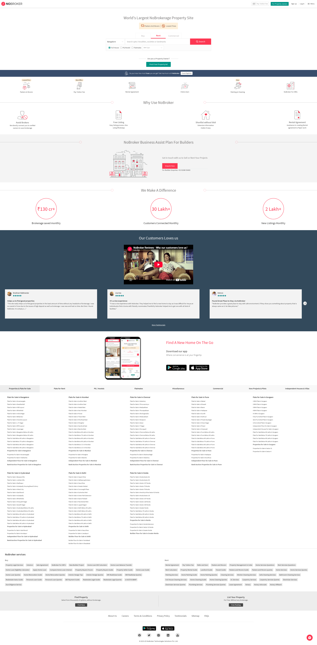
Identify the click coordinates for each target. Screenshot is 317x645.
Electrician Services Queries (175, 584)
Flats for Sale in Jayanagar (15, 429)
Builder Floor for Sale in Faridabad (79, 540)
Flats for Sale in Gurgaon (263, 397)
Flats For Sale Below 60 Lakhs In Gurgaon (265, 432)
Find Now (81, 605)
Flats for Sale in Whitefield (15, 410)
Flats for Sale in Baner (198, 407)
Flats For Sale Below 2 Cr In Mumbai (80, 448)
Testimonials (181, 615)
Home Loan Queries (13, 575)
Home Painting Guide (189, 575)
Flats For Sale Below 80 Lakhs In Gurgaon (265, 438)
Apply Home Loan (39, 570)
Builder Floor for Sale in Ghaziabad (79, 543)
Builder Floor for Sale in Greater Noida (144, 533)
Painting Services (172, 575)
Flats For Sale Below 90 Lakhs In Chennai (142, 448)
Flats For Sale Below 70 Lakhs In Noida (142, 511)
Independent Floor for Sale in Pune (204, 461)
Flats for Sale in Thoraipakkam (139, 410)
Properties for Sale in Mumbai (80, 451)
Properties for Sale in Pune (201, 451)
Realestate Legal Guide (91, 580)
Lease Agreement (235, 584)
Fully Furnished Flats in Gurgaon (263, 417)
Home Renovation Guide (33, 575)
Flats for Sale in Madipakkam (139, 407)
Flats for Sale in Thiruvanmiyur (139, 404)
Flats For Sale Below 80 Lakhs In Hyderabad (20, 520)
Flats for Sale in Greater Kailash (78, 486)
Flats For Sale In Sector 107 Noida (140, 499)
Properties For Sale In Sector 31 (262, 448)
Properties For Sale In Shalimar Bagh (141, 454)
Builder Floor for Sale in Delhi (80, 536)
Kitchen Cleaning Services (246, 575)
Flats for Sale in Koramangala (16, 401)
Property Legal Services (14, 565)
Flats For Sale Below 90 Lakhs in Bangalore (20, 448)
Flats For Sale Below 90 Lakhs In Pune (203, 448)
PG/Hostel (126, 48)
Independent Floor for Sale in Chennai (144, 461)
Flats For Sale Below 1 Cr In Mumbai (80, 444)
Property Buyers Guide (104, 570)
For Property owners (279, 4)
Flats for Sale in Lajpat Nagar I (78, 505)
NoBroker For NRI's (59, 565)
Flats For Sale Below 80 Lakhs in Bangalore (20, 444)
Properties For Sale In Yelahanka (17, 458)
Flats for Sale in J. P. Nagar (15, 423)
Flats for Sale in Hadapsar (199, 410)
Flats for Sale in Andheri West (78, 401)
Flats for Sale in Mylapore (138, 420)
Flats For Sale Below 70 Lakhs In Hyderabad (20, 517)
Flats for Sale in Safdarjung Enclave (79, 480)
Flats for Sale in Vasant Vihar (77, 477)
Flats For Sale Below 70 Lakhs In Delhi (80, 517)
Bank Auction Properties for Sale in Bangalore (24, 464)
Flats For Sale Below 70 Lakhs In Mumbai (81, 435)
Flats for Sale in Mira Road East (78, 420)
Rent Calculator (171, 570)
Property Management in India (241, 565)
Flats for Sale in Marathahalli (16, 404)
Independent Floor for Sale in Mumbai (83, 461)
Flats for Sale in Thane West (77, 417)
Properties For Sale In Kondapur (17, 533)
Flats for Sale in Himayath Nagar (17, 502)
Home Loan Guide (142, 570)
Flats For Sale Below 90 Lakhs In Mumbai (81, 441)
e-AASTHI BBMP (131, 580)
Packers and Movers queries (262, 570)
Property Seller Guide (124, 570)
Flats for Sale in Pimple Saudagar (201, 420)
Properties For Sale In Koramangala (18, 454)
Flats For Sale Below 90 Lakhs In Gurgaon (265, 441)
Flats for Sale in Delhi (77, 473)
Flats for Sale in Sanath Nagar (16, 505)
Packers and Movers (219, 565)
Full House (115, 48)
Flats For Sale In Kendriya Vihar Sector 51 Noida (144, 492)
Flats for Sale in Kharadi (198, 404)
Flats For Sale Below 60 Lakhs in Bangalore (20, 438)
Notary (248, 584)
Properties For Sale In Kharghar (78, 454)
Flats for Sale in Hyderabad (18, 473)
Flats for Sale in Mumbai (79, 397)
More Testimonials (158, 325)
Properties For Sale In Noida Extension (142, 524)
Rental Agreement (172, 565)
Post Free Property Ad (158, 64)
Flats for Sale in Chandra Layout (17, 420)
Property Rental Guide (189, 570)
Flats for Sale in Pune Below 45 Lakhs (202, 432)
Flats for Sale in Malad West (77, 407)
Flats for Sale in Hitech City (15, 489)
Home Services (281, 570)
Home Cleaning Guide (198, 580)
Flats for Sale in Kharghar (76, 423)
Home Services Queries (298, 570)
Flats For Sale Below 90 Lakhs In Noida (142, 517)
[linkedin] (168, 635)
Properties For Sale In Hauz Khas (79, 530)
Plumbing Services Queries (215, 584)
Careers (125, 615)
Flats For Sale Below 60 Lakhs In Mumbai (81, 432)
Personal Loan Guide (34, 580)
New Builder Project (76, 565)
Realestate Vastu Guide (14, 580)
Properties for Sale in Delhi (79, 526)
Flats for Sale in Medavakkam (139, 417)
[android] (149, 628)
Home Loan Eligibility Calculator (17, 570)
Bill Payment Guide (72, 580)
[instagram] (158, 635)
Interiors (30, 565)
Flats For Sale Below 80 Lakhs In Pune (203, 444)
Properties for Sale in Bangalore (19, 451)
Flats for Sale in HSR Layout (15, 407)
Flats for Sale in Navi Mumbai (78, 410)
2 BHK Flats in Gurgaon (260, 404)
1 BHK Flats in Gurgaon (260, 401)
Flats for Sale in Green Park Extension (80, 495)
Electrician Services (290, 580)
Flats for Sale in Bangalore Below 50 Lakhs (20, 435)
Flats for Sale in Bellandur (15, 417)
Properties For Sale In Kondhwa (201, 458)
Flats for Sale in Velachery (138, 401)
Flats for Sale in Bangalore (18, 397)
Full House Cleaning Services (176, 580)
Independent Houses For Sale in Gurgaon (265, 429)
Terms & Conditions (143, 615)
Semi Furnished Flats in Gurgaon (263, 420)
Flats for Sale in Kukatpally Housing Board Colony (22, 486)
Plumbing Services (195, 584)
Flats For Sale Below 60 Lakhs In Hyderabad (20, 514)
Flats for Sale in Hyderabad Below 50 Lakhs (20, 511)
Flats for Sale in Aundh (198, 413)
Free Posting (236, 605)
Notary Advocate (260, 584)
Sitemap (195, 615)
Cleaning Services (227, 575)
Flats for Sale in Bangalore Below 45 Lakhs (20, 432)
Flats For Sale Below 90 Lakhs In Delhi (80, 523)
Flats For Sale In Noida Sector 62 (140, 477)
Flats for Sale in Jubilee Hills (16, 480)
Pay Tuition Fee (188, 565)
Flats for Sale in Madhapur (15, 483)
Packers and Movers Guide (239, 570)
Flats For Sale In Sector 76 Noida (140, 489)
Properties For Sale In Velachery (140, 458)
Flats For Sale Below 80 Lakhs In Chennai (142, 444)
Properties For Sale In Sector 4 (262, 451)
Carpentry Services (249, 580)
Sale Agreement (42, 565)
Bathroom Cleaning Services (289, 575)
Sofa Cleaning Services (267, 575)
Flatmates (137, 48)
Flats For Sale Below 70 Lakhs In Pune (203, 441)
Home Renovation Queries (55, 575)
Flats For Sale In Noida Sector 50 (140, 480)
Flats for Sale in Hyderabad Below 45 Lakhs (20, 508)
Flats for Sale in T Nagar (137, 426)
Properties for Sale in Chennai (141, 451)
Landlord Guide (206, 570)
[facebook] (139, 635)
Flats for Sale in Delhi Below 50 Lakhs (80, 511)
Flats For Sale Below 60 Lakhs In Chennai (142, 438)
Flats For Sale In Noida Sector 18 (140, 495)
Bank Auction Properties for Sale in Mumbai (85, 464)
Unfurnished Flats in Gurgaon (262, 423)
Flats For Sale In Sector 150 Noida (140, 505)
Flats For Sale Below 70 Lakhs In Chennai (142, 441)
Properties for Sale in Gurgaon (264, 444)
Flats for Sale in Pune (200, 397)
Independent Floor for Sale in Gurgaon (265, 426)
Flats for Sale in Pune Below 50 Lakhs (202, 435)
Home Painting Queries (208, 575)
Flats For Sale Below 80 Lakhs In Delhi (80, 520)
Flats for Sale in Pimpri (198, 426)
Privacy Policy (163, 615)
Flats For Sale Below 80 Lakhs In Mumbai (81, 438)
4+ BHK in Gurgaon (258, 413)
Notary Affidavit (276, 584)
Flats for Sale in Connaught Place (79, 489)
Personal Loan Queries (53, 580)
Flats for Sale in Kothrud (198, 417)
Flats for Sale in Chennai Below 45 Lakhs (142, 432)
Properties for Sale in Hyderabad (19, 526)
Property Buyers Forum (84, 570)
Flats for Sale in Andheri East (77, 404)
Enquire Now (170, 166)
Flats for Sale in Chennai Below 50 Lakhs (142, 435)
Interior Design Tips (75, 575)
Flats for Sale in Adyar (136, 423)
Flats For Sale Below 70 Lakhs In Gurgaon (265, 435)
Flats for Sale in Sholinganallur (139, 413)
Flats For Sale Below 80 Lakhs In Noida (142, 514)
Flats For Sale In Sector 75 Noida (140, 486)
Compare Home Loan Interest (61, 570)
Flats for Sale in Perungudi (138, 429)
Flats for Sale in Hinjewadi (199, 429)
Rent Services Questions (286, 565)
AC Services (235, 580)
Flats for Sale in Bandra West (77, 429)
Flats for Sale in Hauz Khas (77, 483)
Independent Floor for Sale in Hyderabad (22, 536)
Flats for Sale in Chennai (140, 397)
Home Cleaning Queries (218, 580)
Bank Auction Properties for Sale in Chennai (146, 464)
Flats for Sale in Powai (75, 413)
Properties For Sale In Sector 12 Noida (141, 527)
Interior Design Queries (94, 575)
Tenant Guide (221, 570)
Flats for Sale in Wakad (198, 401)
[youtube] (177, 635)
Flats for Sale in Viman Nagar (200, 423)
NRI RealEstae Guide (114, 575)
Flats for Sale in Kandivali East (78, 426)
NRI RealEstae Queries (133, 575)
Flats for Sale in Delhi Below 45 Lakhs (80, 508)
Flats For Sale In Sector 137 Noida (140, 483)
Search (202, 41)
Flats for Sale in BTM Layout (15, 426)
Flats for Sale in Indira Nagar (16, 413)
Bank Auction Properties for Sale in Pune (206, 464)
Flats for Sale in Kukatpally (15, 495)
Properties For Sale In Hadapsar (201, 454)
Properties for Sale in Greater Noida (141, 530)
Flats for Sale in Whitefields (15, 499)
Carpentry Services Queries (269, 580)
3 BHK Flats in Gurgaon (260, 407)
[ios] (167, 628)
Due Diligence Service (13, 584)
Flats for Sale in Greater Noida (139, 508)
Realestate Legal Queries (113, 580)
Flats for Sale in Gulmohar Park (78, 492)
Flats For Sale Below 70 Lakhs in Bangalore (20, 441)
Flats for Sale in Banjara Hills (16, 477)
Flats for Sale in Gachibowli (15, 492)
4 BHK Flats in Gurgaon (260, 410)
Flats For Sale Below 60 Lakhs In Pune (203, 438)
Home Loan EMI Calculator (97, 565)
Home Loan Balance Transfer (121, 565)
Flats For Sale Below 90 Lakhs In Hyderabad (20, 523)
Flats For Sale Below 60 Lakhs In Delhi (80, 514)
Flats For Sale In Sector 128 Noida (140, 502)
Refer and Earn (202, 565)
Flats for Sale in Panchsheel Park (78, 502)
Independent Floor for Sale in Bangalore (22, 461)
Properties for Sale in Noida (140, 520)
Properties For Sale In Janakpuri (79, 533)
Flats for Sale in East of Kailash (78, 499)
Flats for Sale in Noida (139, 473)
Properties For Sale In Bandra (78, 458)
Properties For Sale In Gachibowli (17, 530)
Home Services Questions (265, 565)
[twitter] (149, 635)
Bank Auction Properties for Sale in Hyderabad (24, 540)
